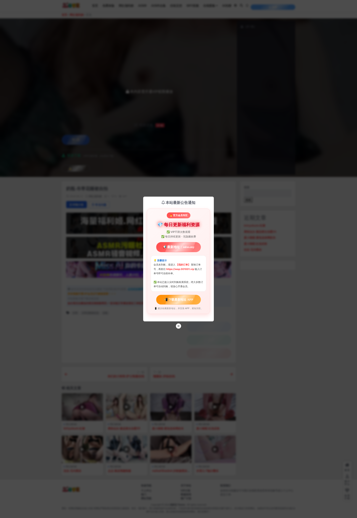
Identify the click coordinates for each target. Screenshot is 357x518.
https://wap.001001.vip (180, 269)
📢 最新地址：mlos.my (178, 247)
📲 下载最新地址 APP (178, 299)
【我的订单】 (183, 264)
